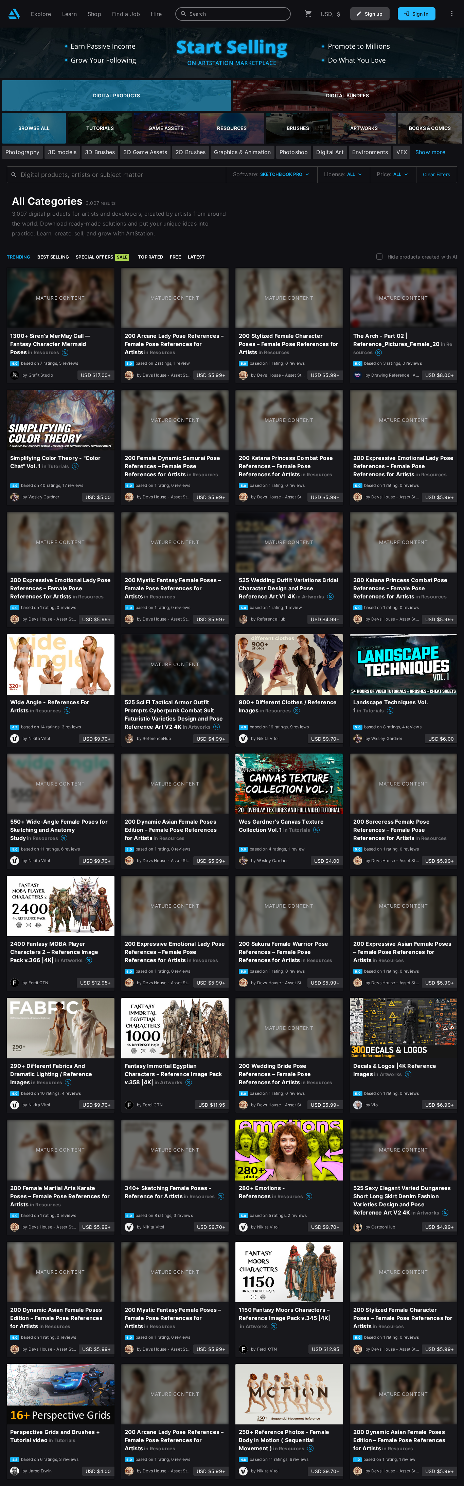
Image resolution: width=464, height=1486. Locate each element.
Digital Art (329, 152)
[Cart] (308, 14)
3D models (62, 152)
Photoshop (294, 152)
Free (175, 257)
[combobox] (233, 14)
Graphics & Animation (242, 152)
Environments (370, 152)
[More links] (452, 14)
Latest (196, 257)
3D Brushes (100, 152)
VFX (401, 152)
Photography (22, 152)
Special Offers (101, 257)
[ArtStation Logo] (14, 14)
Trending (19, 257)
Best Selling (53, 257)
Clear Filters (436, 174)
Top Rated (150, 257)
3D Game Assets (145, 152)
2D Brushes (191, 152)
